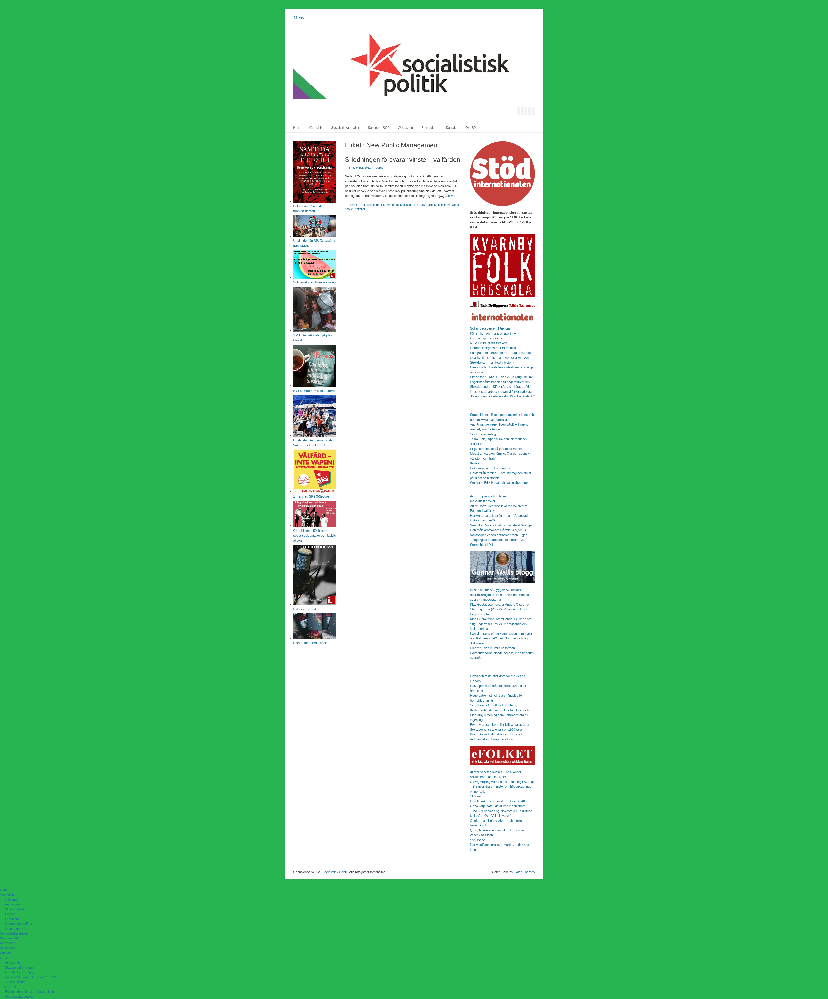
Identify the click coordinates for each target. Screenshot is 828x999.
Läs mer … (453, 196)
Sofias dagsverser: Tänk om (490, 328)
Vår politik (316, 127)
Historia (10, 987)
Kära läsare (478, 463)
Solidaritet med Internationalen (314, 282)
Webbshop (405, 127)
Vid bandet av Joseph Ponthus (491, 739)
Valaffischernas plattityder (488, 777)
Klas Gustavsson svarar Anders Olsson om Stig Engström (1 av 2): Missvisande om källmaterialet (501, 623)
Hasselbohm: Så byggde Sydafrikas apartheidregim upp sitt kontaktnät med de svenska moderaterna (499, 594)
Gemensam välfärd (18, 923)
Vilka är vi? (12, 962)
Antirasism (12, 904)
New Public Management (434, 204)
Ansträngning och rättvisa (488, 496)
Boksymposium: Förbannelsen (491, 468)
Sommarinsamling (483, 434)
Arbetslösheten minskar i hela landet (495, 772)
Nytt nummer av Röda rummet (314, 391)
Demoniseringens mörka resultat (493, 348)
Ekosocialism (14, 909)
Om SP (470, 127)
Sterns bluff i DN (481, 545)
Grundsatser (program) (21, 972)
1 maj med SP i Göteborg (311, 496)
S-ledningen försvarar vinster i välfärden (402, 159)
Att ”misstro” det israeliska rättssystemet (498, 506)
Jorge (379, 167)
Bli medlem (429, 127)
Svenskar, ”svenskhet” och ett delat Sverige (501, 525)
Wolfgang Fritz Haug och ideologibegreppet (500, 482)
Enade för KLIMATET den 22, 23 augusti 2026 (502, 377)
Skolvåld (476, 796)
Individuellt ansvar (482, 501)
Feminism (12, 919)
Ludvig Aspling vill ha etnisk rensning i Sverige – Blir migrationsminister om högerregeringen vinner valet (502, 786)
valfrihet (360, 208)
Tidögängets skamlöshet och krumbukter (498, 540)
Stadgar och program (20, 967)
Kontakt (451, 127)
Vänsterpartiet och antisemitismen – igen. (499, 535)
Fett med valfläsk (482, 510)
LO (416, 204)
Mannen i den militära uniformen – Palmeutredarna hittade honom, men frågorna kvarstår (502, 653)
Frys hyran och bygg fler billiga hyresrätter (499, 724)
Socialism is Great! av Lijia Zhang (493, 705)
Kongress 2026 (378, 127)
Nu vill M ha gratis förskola (488, 343)
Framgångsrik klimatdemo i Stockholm (497, 734)
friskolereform (371, 204)
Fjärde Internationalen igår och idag (29, 991)
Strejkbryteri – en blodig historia (492, 362)
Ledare (352, 204)
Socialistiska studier (345, 127)
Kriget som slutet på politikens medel (496, 449)
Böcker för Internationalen (311, 643)
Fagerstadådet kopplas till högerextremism (500, 382)
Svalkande (477, 840)
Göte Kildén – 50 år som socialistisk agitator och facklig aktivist (314, 535)
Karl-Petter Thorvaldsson (396, 204)
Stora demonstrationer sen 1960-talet (496, 729)
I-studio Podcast (304, 609)
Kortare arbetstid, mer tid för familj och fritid (500, 710)
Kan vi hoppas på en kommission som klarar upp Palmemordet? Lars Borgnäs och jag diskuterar (501, 638)
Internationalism (16, 928)
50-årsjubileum (15, 982)
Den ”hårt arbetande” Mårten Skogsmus (498, 530)
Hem (296, 127)
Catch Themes (524, 872)
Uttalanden (12, 899)
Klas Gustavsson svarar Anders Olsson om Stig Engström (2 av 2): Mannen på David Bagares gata (501, 609)
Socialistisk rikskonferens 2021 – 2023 (32, 977)
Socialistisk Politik (335, 872)
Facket (10, 914)
